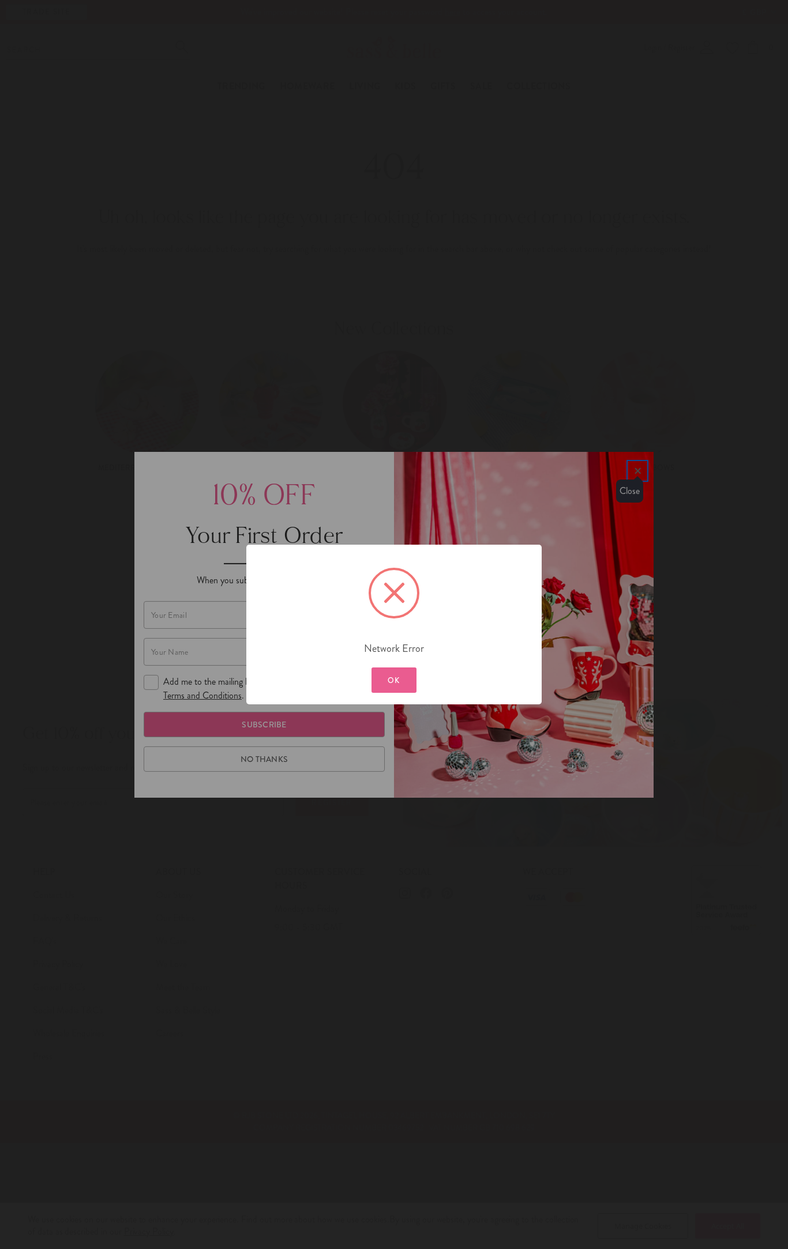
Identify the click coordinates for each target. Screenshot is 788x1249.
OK (394, 680)
